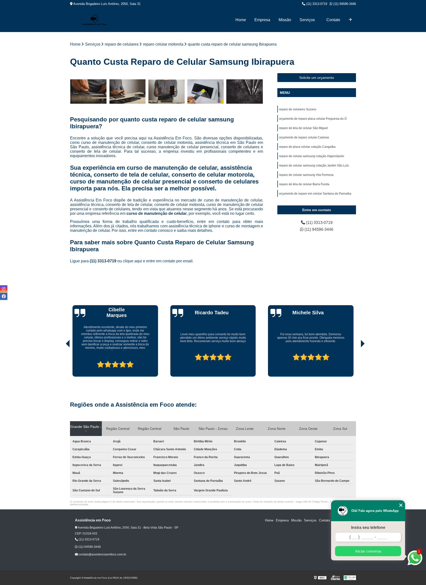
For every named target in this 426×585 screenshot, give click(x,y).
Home (240, 20)
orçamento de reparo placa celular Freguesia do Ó (313, 118)
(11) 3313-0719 (316, 4)
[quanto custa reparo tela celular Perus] (127, 91)
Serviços (307, 20)
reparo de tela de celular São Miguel (303, 128)
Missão (285, 20)
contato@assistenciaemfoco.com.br (102, 554)
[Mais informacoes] (350, 20)
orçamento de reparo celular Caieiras (304, 137)
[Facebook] (3, 296)
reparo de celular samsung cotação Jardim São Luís (314, 165)
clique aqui (132, 261)
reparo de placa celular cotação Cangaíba (307, 147)
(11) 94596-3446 (344, 4)
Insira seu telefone (368, 527)
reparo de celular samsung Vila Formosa (306, 175)
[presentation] (61, 362)
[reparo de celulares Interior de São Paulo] (205, 91)
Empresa (262, 20)
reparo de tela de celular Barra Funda (304, 184)
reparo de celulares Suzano (297, 109)
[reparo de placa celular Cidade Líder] (166, 91)
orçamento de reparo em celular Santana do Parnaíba (315, 193)
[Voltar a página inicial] (94, 20)
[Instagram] (3, 289)
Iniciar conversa (368, 551)
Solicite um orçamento (316, 78)
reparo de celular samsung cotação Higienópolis (311, 156)
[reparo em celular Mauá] (88, 91)
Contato (333, 20)
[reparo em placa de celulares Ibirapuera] (244, 91)
